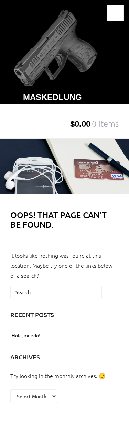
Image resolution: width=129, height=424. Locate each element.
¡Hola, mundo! (25, 335)
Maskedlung (52, 97)
